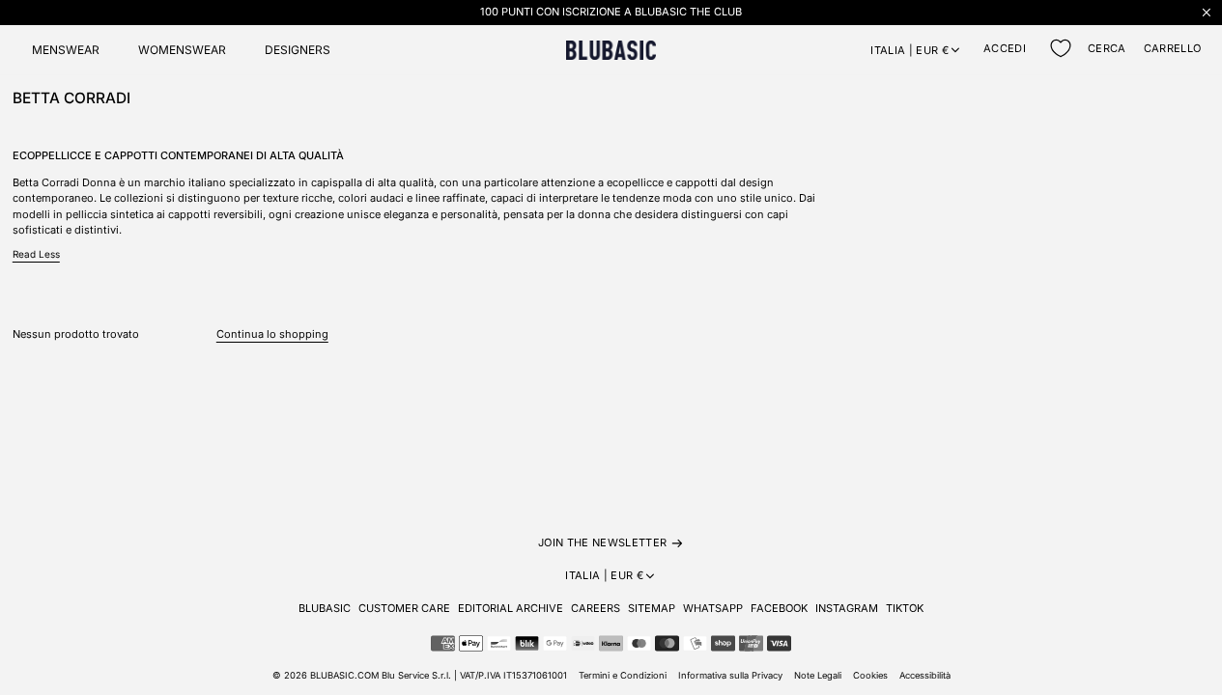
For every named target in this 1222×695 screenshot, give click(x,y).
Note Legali (817, 675)
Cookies (870, 675)
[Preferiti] (1060, 48)
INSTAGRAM (846, 608)
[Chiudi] (1206, 12)
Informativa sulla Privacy (730, 675)
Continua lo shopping (272, 334)
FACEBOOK (779, 608)
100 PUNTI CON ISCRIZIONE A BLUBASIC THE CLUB (611, 11)
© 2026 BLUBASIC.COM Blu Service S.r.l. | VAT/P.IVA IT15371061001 (419, 675)
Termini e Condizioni (623, 675)
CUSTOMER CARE (404, 608)
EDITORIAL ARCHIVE (510, 608)
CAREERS (595, 608)
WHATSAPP (713, 608)
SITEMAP (651, 608)
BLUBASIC (324, 608)
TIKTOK (905, 608)
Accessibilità (925, 675)
